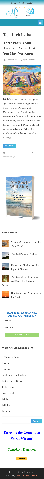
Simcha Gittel (12, 59)
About (21, 2)
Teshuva (6, 410)
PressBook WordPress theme (27, 475)
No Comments (29, 60)
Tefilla (5, 398)
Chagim (5, 362)
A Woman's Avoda (10, 356)
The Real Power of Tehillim (24, 253)
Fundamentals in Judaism (26, 152)
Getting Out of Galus (12, 380)
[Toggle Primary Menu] (40, 22)
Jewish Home (8, 386)
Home (13, 2)
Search (36, 421)
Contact (30, 2)
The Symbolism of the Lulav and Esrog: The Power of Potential (20, 281)
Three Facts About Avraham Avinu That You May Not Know (19, 48)
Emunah (10, 152)
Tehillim (6, 404)
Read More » (10, 146)
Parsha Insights (9, 156)
